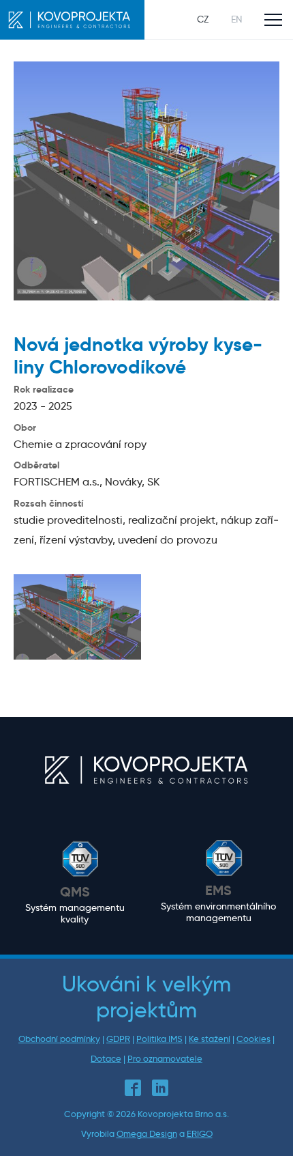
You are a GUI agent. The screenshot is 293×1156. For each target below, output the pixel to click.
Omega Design (147, 1134)
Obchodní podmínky (59, 1039)
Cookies (253, 1039)
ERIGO (200, 1134)
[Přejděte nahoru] (263, 1126)
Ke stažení (209, 1039)
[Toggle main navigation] (273, 19)
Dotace (106, 1059)
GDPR (118, 1039)
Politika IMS (159, 1039)
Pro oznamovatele (164, 1059)
